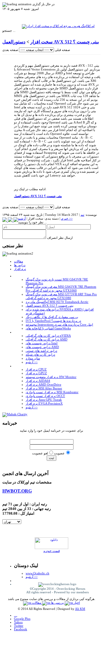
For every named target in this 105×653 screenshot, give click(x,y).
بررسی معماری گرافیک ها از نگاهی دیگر (52, 317)
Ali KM (80, 608)
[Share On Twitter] (10, 221)
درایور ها (19, 265)
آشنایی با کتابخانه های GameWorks (48, 328)
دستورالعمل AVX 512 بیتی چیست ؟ (50, 305)
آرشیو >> (32, 362)
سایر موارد (33, 358)
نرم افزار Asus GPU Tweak (44, 399)
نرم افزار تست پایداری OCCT (45, 396)
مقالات (18, 261)
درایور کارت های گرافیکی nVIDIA (48, 335)
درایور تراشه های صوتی (41, 350)
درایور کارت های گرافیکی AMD (46, 339)
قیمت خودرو (51, 551)
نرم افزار (20, 269)
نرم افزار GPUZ (36, 373)
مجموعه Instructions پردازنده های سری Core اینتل (59, 324)
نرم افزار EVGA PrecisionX (44, 403)
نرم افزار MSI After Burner (44, 388)
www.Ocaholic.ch (37, 573)
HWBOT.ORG (17, 490)
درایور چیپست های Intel (41, 343)
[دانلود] (51, 548)
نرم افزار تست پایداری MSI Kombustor (52, 392)
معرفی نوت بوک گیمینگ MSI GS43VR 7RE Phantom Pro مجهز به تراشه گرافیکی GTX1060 (61, 288)
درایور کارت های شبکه (40, 354)
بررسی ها (58, 602)
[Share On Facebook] (15, 221)
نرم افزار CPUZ (36, 369)
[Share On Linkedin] (5, 221)
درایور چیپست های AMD (42, 347)
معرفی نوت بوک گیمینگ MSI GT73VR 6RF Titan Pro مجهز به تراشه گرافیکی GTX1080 (61, 296)
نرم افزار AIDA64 (38, 380)
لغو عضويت (40, 453)
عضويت (59, 453)
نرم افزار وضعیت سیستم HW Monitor (51, 377)
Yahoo (18, 622)
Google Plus (22, 618)
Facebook (20, 629)
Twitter (18, 625)
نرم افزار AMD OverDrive (43, 384)
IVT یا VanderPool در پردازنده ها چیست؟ (53, 320)
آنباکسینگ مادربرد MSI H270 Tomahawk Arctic (57, 301)
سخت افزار (41, 41)
